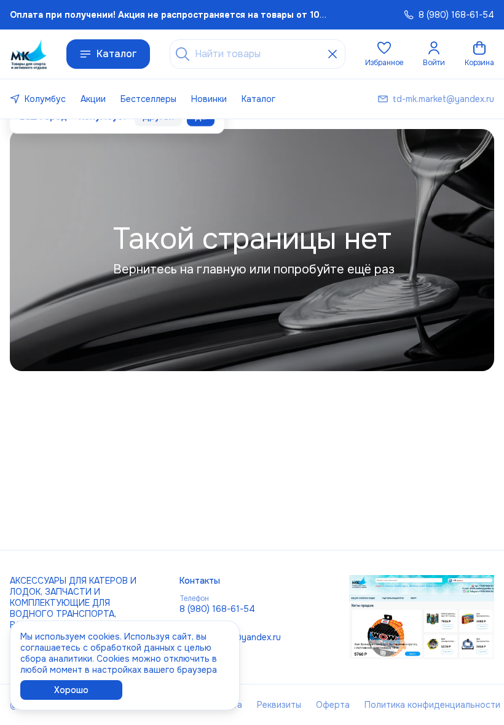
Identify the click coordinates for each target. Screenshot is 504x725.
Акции (93, 98)
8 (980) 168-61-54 (217, 608)
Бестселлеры (148, 98)
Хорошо (71, 690)
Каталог (116, 53)
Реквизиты (279, 704)
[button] (384, 54)
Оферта (333, 704)
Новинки (209, 98)
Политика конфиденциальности (432, 704)
